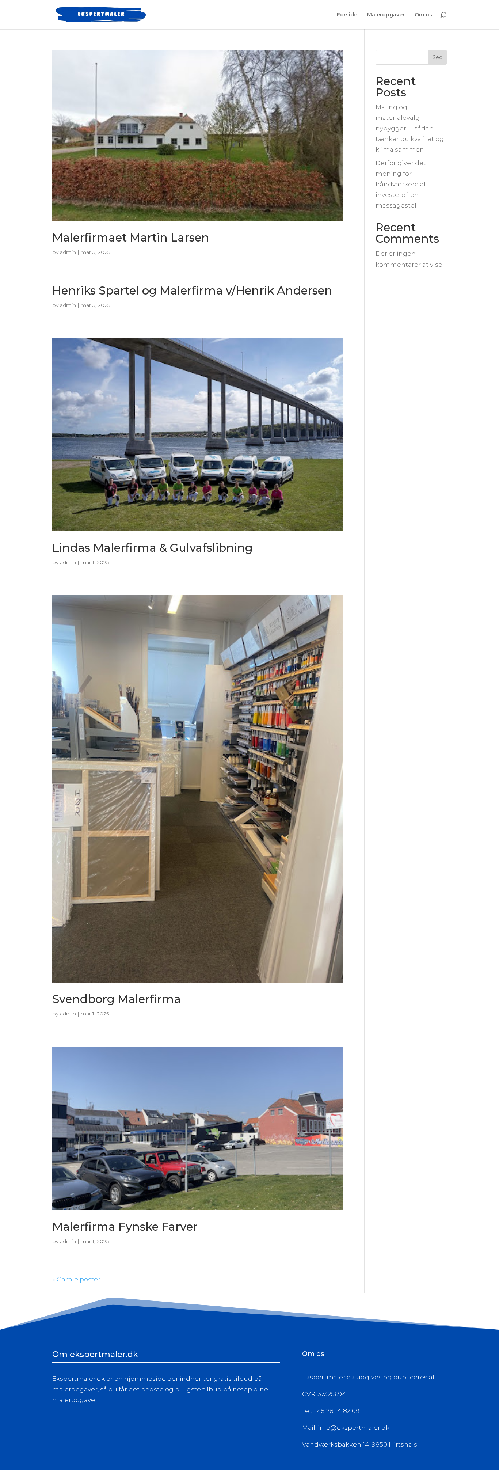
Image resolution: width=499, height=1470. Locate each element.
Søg (438, 57)
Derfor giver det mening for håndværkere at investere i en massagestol (401, 184)
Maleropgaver (386, 15)
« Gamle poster (76, 1279)
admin (68, 252)
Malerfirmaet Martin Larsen (130, 237)
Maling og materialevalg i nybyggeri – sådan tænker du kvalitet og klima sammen (410, 128)
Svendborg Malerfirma (116, 999)
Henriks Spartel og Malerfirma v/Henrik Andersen (192, 290)
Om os (423, 15)
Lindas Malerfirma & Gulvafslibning (152, 548)
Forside (347, 15)
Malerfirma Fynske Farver (125, 1227)
